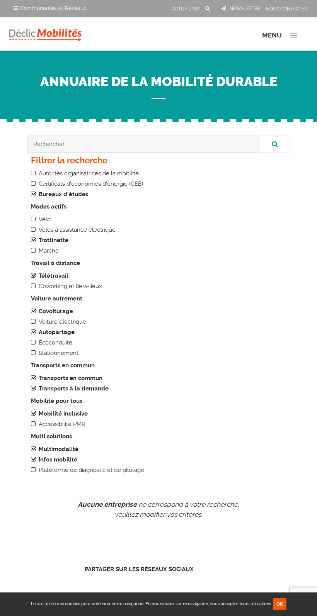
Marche (49, 250)
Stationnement (58, 353)
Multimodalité (58, 449)
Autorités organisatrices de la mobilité (89, 173)
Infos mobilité (58, 459)
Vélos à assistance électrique (77, 229)
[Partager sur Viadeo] (224, 569)
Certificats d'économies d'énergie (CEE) (91, 183)
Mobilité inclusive (63, 413)
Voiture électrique (62, 321)
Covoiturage (56, 311)
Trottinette (53, 240)
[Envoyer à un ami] (230, 569)
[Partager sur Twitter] (210, 569)
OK (279, 604)
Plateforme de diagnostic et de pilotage (91, 470)
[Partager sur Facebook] (203, 569)
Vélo (45, 219)
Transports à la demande (74, 388)
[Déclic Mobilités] (45, 32)
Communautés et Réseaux (52, 8)
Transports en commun (70, 378)
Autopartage (57, 332)
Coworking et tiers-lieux (70, 286)
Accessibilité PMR (62, 424)
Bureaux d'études (63, 194)
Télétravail (53, 275)
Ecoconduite (55, 342)
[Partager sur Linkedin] (217, 569)
